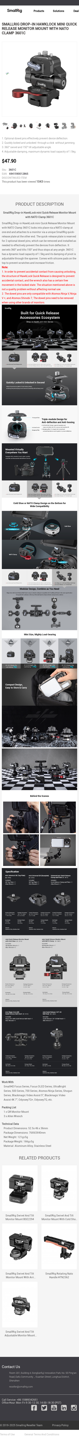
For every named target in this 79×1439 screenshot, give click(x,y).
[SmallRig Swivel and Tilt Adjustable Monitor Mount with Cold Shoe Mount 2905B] (20, 1304)
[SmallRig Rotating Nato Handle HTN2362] (59, 1246)
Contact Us (11, 1367)
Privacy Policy (60, 1425)
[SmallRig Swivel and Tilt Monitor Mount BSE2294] (20, 1188)
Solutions (58, 11)
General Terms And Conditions (41, 1434)
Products (39, 11)
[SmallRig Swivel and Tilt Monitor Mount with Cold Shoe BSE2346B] (59, 1188)
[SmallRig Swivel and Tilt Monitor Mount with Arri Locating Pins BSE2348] (20, 1246)
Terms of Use (7, 1434)
